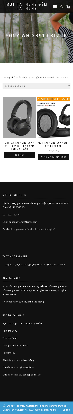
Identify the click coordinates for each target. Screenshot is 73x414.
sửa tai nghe (17, 367)
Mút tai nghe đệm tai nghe (27, 7)
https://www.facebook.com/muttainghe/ (34, 229)
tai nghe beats (14, 360)
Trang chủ (9, 77)
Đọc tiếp (19, 155)
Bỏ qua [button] (66, 409)
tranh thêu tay (15, 374)
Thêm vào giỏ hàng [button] (55, 157)
